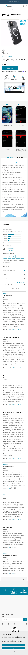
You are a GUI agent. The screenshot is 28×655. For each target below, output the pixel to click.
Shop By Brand (6, 600)
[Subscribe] (25, 619)
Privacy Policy (19, 641)
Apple (5, 9)
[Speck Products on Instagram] (2, 624)
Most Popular (6, 597)
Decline (13, 648)
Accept (13, 645)
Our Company (5, 609)
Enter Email (5, 619)
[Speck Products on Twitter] (20, 624)
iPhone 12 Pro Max (16, 9)
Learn (3, 606)
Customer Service (6, 603)
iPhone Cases (9, 9)
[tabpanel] (14, 187)
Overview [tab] (9, 157)
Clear (4, 50)
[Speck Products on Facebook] (8, 624)
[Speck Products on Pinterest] (26, 624)
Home (2, 9)
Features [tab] (19, 157)
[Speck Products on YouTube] (14, 624)
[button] (26, 6)
